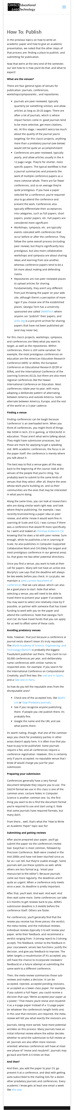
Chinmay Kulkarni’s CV (49, 531)
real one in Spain (52, 675)
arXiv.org (19, 321)
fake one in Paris (24, 679)
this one (17, 1089)
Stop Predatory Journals (36, 702)
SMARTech (47, 311)
